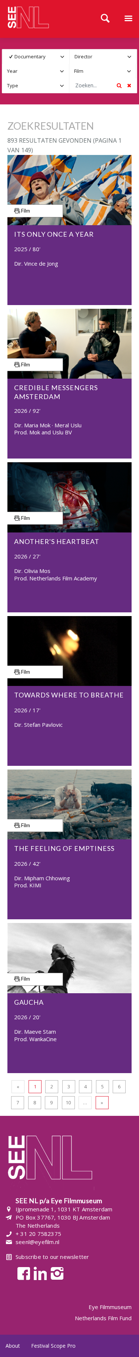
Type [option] (12, 85)
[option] (30, 57)
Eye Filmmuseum (110, 1307)
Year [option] (12, 71)
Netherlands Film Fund (103, 1318)
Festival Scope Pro (53, 1345)
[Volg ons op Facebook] (21, 1272)
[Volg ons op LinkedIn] (38, 1272)
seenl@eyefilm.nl (37, 1242)
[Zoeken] (105, 19)
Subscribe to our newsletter (52, 1256)
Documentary (30, 56)
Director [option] (83, 56)
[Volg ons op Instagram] (55, 1272)
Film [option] (78, 71)
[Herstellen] (129, 85)
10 (68, 1102)
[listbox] (35, 56)
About (13, 1345)
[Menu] (128, 19)
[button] (62, 57)
